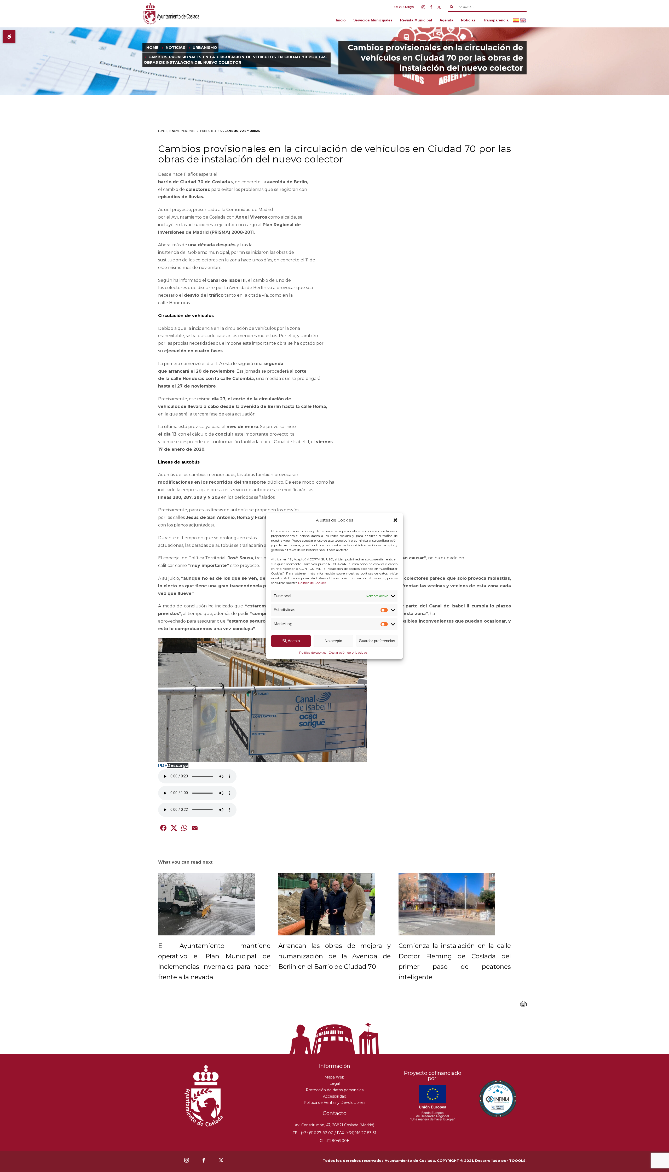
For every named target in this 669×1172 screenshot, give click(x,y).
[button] (395, 520)
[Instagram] (423, 7)
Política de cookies (312, 652)
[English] (523, 20)
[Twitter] (439, 7)
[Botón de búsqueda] (451, 7)
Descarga (177, 765)
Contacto (335, 1113)
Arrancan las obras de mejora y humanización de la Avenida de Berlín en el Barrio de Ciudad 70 (334, 956)
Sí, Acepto (291, 640)
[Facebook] (431, 7)
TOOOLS (517, 1160)
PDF (162, 765)
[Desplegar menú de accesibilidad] (9, 36)
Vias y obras (250, 131)
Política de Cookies (312, 582)
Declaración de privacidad (348, 652)
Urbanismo (229, 131)
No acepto (333, 640)
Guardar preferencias (377, 640)
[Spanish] (516, 20)
